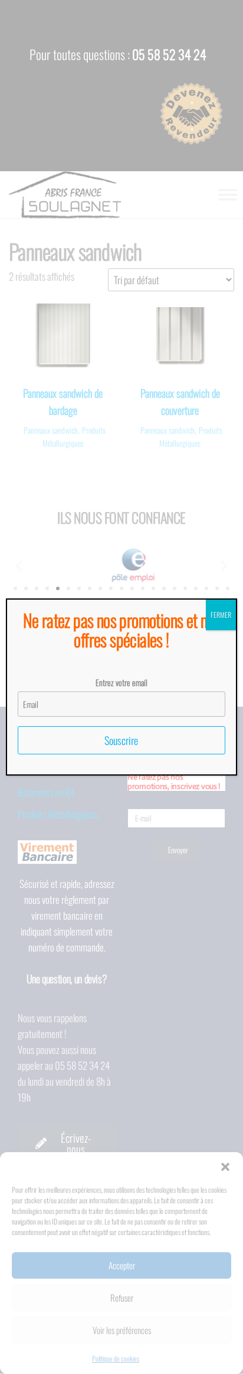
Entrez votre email (121, 682)
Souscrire (121, 740)
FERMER (221, 615)
